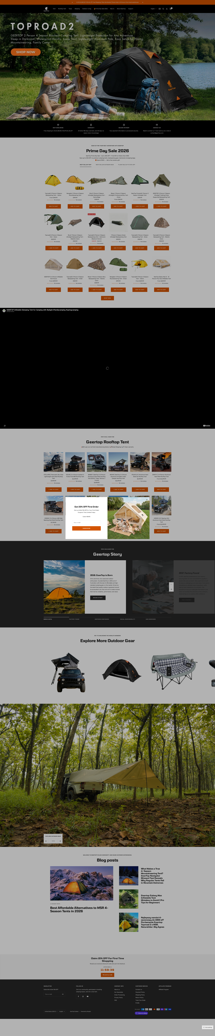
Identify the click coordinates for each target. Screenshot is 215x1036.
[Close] (146, 499)
